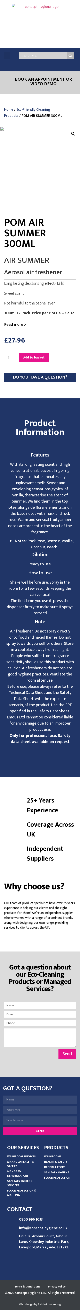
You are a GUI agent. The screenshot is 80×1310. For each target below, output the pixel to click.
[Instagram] (62, 63)
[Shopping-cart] (70, 63)
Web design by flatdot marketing (40, 1304)
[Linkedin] (53, 63)
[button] (7, 55)
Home (8, 110)
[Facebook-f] (37, 63)
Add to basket (34, 357)
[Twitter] (45, 63)
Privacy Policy (56, 1286)
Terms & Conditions (27, 1286)
